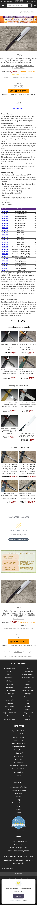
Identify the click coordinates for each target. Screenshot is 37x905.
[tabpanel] (18, 38)
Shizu (28, 681)
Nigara (27, 706)
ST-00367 (5, 268)
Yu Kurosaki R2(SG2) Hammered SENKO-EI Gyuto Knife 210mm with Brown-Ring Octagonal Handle (9, 496)
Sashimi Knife (18, 734)
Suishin (28, 709)
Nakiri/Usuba (18, 762)
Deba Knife (18, 759)
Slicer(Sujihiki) (18, 740)
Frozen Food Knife (18, 769)
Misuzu (28, 703)
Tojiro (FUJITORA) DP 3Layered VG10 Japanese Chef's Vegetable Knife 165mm (27, 435)
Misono (27, 668)
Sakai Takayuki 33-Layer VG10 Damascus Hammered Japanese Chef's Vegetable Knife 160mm (9, 431)
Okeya (9, 709)
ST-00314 (5, 223)
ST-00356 (5, 254)
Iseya (9, 671)
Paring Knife (18, 750)
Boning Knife (18, 756)
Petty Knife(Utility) (18, 747)
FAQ (18, 806)
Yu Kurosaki (9, 700)
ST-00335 (5, 230)
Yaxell (9, 675)
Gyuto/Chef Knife (18, 731)
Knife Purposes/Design (18, 787)
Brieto (9, 716)
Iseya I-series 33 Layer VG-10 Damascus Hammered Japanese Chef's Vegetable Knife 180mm (9, 405)
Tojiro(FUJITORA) (9, 719)
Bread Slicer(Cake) (18, 743)
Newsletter (18, 793)
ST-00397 (5, 270)
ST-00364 (5, 261)
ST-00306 (5, 216)
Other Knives (18, 772)
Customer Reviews (18, 803)
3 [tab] (21, 55)
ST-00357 (5, 256)
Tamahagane (28, 716)
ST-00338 (5, 237)
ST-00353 (5, 247)
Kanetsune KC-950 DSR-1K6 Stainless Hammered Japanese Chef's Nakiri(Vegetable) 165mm (27, 405)
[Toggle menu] (3, 5)
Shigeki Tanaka (9, 690)
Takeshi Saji (9, 694)
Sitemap (19, 809)
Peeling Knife (18, 753)
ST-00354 (5, 249)
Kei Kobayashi (28, 671)
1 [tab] (18, 55)
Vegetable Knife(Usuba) (25, 66)
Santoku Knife (18, 737)
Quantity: (18, 83)
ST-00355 (5, 251)
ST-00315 (5, 225)
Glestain (9, 681)
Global (28, 700)
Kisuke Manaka (27, 675)
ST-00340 (5, 242)
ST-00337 (5, 235)
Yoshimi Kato (9, 697)
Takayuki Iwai (28, 713)
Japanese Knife (18, 68)
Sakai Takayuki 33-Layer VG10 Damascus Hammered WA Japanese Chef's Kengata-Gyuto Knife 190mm (27, 347)
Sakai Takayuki (7, 66)
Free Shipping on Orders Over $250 (19, 1)
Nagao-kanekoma (9, 713)
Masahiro (9, 687)
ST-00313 (5, 221)
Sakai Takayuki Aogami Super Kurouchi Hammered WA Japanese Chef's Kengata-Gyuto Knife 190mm (27, 372)
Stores (18, 812)
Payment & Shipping (18, 790)
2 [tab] (19, 55)
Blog (18, 800)
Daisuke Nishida (28, 678)
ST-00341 (5, 244)
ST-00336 (5, 232)
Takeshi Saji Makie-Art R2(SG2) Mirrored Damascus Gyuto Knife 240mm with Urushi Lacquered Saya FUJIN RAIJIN (27, 496)
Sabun (27, 684)
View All (28, 719)
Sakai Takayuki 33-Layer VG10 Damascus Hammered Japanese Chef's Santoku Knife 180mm (9, 372)
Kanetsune (9, 678)
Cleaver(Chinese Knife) (18, 766)
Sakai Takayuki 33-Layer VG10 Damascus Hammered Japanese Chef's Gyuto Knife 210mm (9, 347)
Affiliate (18, 796)
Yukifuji (28, 694)
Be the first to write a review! (18, 539)
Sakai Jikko (28, 687)
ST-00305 (5, 213)
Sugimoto (27, 697)
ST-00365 (5, 263)
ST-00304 (5, 211)
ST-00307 (5, 218)
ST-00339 (5, 239)
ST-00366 (5, 265)
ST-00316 (5, 228)
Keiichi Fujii (9, 706)
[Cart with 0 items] (35, 5)
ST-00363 (5, 258)
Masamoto (9, 684)
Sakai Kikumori (27, 690)
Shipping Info (17, 108)
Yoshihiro (9, 703)
